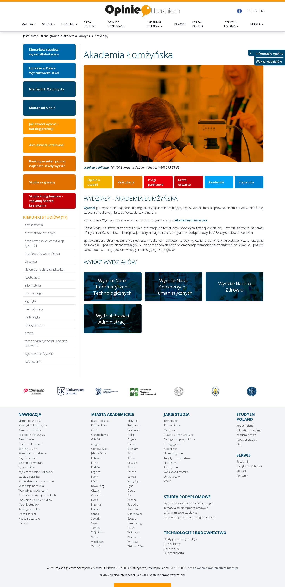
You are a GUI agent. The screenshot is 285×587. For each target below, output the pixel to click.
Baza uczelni (89, 24)
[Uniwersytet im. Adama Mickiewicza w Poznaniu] (106, 391)
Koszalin (132, 462)
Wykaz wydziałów (269, 61)
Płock (94, 500)
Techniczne (171, 421)
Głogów (95, 444)
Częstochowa (99, 435)
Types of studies (247, 439)
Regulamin (243, 461)
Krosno (131, 467)
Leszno (131, 472)
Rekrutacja (126, 182)
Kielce (131, 458)
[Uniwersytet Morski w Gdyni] (215, 391)
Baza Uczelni (26, 439)
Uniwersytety (172, 476)
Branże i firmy (172, 544)
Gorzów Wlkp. (99, 449)
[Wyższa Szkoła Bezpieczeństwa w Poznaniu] (179, 391)
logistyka (30, 301)
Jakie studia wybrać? (30, 462)
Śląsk (94, 523)
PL (248, 11)
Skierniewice (134, 514)
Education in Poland (249, 430)
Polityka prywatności (249, 466)
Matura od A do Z (42, 108)
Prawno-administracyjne (179, 435)
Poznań (132, 500)
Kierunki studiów (154, 24)
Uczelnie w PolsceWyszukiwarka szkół (44, 70)
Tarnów (95, 528)
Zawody (180, 24)
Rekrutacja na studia (31, 486)
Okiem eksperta (174, 553)
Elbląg (131, 435)
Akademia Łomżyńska (78, 36)
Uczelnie (67, 24)
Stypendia (246, 182)
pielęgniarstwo (35, 325)
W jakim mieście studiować (180, 512)
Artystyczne (171, 467)
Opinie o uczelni (93, 182)
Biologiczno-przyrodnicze (179, 439)
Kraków (95, 467)
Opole (131, 490)
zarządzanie (33, 361)
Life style (23, 523)
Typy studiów (26, 467)
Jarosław (132, 449)
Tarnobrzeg (134, 523)
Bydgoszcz (134, 425)
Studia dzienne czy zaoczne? (36, 481)
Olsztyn (95, 490)
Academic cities (246, 435)
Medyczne (170, 430)
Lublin (94, 476)
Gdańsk (96, 439)
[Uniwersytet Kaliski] (70, 391)
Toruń (131, 528)
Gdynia (131, 439)
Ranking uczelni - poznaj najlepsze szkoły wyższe (47, 163)
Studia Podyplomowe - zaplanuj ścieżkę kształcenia (46, 201)
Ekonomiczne (172, 425)
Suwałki (95, 518)
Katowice (96, 458)
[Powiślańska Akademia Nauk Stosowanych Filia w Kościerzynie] (142, 392)
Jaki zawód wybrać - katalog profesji (43, 126)
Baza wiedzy (171, 548)
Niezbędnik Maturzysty (46, 89)
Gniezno (132, 444)
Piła (129, 495)
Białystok (132, 421)
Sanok (95, 514)
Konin (94, 462)
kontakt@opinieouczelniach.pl (217, 568)
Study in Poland (231, 24)
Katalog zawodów (29, 509)
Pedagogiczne (172, 444)
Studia (47, 24)
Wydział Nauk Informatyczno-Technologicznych (112, 286)
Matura (27, 24)
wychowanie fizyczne (39, 353)
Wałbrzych (133, 532)
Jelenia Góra (98, 453)
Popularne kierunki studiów (35, 500)
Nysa (130, 486)
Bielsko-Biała (99, 425)
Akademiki (216, 182)
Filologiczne (171, 462)
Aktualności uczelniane (32, 453)
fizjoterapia (32, 277)
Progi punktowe (155, 182)
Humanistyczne (173, 453)
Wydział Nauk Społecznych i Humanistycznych (174, 286)
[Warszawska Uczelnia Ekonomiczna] (251, 391)
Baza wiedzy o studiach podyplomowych (189, 517)
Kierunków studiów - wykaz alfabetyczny (44, 51)
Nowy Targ (97, 486)
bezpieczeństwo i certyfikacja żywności (45, 243)
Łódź (94, 481)
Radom (95, 509)
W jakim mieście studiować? (35, 472)
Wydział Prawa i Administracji (112, 318)
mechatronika (34, 309)
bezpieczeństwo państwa (42, 253)
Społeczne (170, 449)
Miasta (255, 24)
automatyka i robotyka (40, 233)
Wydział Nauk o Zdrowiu (234, 286)
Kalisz (130, 453)
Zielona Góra (135, 546)
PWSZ (167, 481)
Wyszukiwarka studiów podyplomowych (188, 503)
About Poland (245, 425)
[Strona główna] (142, 11)
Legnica (95, 472)
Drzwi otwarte (184, 182)
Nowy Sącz (134, 481)
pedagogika (32, 317)
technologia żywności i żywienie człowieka (46, 343)
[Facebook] (239, 11)
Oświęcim (97, 495)
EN (255, 11)
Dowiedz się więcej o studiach (37, 495)
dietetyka (31, 261)
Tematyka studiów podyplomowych (186, 508)
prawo (29, 333)
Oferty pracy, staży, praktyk (180, 539)
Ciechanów (134, 430)
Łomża (131, 476)
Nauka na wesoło (29, 518)
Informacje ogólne (269, 53)
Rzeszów (132, 509)
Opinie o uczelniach (116, 24)
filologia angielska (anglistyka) (44, 269)
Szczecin (132, 518)
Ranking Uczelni (28, 449)
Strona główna (49, 36)
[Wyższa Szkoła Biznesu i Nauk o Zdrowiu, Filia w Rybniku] (33, 391)
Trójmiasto (97, 532)
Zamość (96, 546)
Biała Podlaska (100, 421)
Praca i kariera (197, 24)
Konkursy (242, 475)
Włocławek (97, 542)
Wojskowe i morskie (176, 472)
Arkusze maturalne (30, 430)
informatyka (33, 285)
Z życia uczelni (27, 458)
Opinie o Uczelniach (30, 444)
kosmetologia (34, 293)
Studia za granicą (42, 182)
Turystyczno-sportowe (177, 458)
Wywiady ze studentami (33, 490)
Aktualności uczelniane (46, 145)
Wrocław (132, 542)
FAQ (239, 444)
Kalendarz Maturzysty (31, 435)
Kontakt (241, 471)
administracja (34, 225)
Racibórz (132, 504)
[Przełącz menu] (251, 53)
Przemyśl (96, 504)
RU (263, 11)
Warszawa (133, 537)
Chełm (95, 430)
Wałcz (94, 537)
